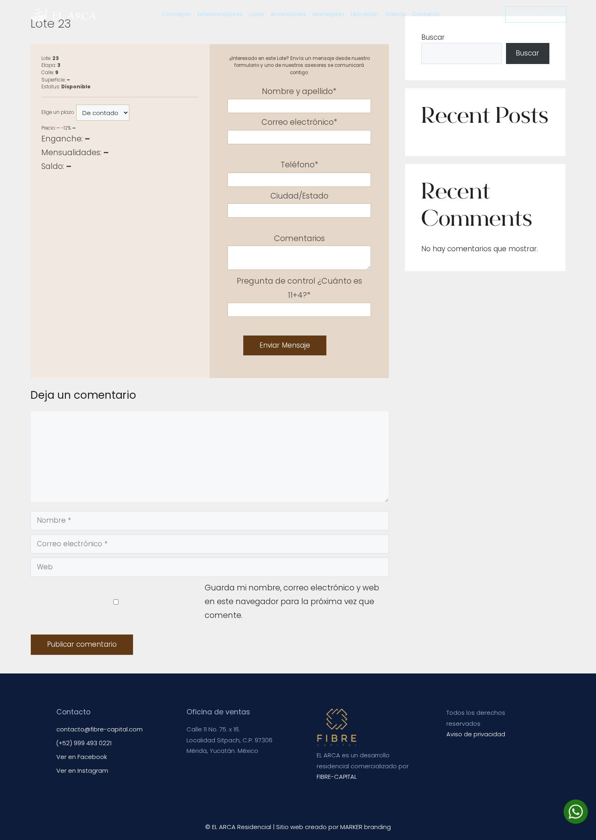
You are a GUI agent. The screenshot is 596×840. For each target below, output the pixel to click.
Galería (395, 14)
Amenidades (288, 14)
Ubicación (365, 14)
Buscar (433, 37)
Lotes (256, 14)
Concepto (176, 14)
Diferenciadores (219, 14)
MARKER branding (365, 827)
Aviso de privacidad (475, 734)
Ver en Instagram (82, 771)
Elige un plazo (57, 112)
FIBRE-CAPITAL (337, 777)
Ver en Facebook (81, 757)
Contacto (425, 14)
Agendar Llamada (536, 14)
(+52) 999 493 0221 (83, 743)
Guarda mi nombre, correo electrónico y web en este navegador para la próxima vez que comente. (292, 601)
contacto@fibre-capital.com (99, 729)
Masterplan (328, 14)
